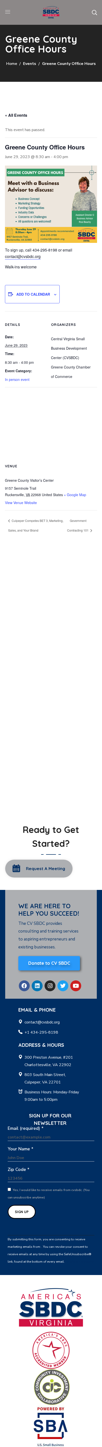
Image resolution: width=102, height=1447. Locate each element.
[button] (94, 12)
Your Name (20, 1149)
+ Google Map (75, 494)
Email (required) (26, 1128)
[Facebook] (24, 985)
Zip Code (18, 1169)
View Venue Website (21, 502)
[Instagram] (50, 985)
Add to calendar (33, 294)
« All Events (16, 115)
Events (29, 63)
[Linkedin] (37, 985)
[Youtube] (75, 985)
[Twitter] (62, 985)
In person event (17, 379)
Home (11, 63)
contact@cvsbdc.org (23, 256)
